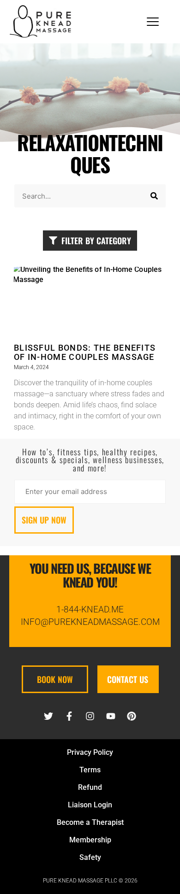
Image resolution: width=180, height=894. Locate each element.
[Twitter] (48, 716)
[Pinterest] (131, 716)
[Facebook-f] (69, 716)
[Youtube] (111, 716)
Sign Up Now (44, 520)
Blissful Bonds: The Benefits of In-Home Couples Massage (85, 352)
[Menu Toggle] (153, 22)
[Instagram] (90, 716)
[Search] (154, 195)
